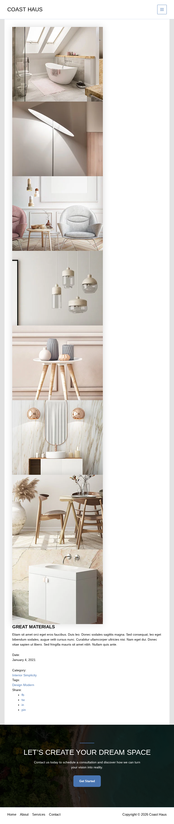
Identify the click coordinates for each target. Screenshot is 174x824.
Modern (28, 685)
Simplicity (30, 675)
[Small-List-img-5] (57, 362)
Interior (17, 675)
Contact (54, 814)
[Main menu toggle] (162, 9)
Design (17, 685)
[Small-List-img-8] (57, 586)
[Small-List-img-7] (57, 512)
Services (38, 814)
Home (11, 814)
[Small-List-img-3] (57, 213)
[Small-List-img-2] (57, 138)
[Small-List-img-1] (57, 64)
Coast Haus (25, 9)
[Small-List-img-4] (57, 288)
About (24, 814)
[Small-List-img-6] (57, 437)
